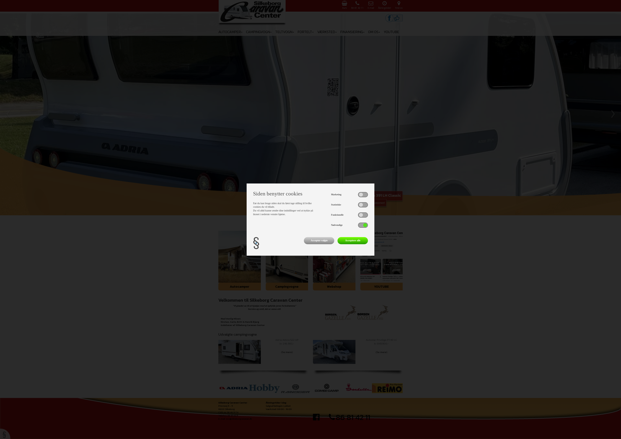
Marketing (336, 194)
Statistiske (336, 205)
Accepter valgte (319, 240)
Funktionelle (337, 215)
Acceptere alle (352, 240)
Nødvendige (337, 225)
